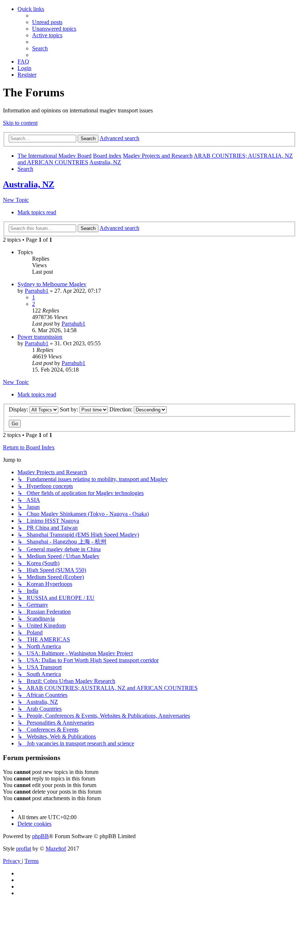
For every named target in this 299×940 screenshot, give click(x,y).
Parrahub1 (36, 291)
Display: (19, 409)
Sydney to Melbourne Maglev (52, 284)
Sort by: (69, 409)
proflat (23, 848)
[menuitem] (47, 22)
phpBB (40, 836)
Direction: (121, 409)
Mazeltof (56, 848)
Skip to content (20, 123)
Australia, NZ (28, 184)
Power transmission (40, 337)
